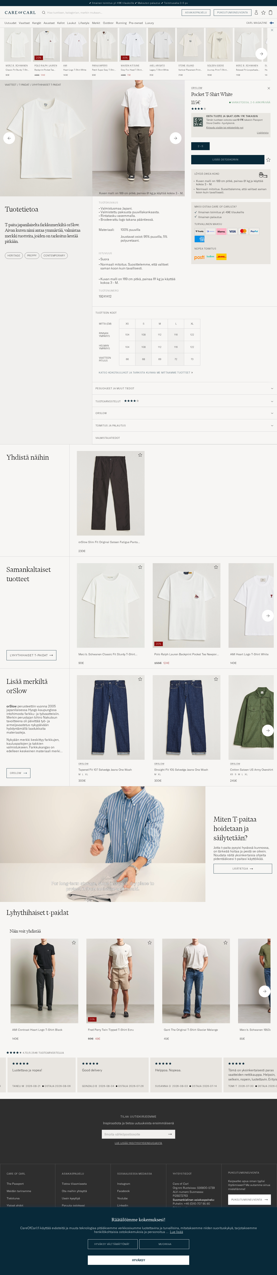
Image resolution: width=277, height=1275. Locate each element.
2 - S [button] (200, 146)
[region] (138, 1075)
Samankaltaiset (28, 574)
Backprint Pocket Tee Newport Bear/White (44, 70)
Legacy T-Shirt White (159, 70)
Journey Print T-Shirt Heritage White (217, 70)
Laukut (71, 23)
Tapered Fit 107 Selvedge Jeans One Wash (105, 769)
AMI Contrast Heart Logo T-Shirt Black (37, 1030)
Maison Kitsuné (130, 65)
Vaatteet (24, 23)
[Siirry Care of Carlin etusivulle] (20, 12)
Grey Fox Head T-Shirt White (131, 70)
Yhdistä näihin (27, 457)
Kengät (36, 23)
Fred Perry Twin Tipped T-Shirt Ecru (111, 1030)
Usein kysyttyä (71, 1198)
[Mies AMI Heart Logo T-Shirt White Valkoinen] (75, 45)
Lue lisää (176, 1232)
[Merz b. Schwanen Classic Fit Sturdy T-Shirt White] (111, 650)
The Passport (15, 1184)
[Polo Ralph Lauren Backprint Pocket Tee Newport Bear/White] (186, 650)
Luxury (149, 23)
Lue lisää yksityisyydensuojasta (138, 1143)
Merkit (96, 23)
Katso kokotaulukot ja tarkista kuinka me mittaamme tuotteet (144, 372)
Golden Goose (215, 65)
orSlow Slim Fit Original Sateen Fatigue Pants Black (108, 542)
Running (121, 23)
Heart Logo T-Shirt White (74, 70)
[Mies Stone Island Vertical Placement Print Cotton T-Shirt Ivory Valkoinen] (190, 45)
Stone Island (186, 65)
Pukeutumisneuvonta (232, 12)
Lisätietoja (262, 132)
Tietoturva (13, 1198)
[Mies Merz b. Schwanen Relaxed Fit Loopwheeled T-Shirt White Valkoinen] (248, 45)
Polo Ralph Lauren (45, 65)
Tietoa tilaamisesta (74, 1184)
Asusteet (49, 23)
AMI (65, 65)
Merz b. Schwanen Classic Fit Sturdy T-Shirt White (106, 654)
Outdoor (108, 23)
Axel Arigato (157, 65)
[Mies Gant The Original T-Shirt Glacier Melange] (196, 981)
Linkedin (122, 1205)
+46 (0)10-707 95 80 (197, 1203)
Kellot (61, 23)
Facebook (123, 1191)
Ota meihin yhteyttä (74, 1191)
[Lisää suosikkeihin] (139, 456)
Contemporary (54, 255)
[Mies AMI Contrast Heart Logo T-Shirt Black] (44, 981)
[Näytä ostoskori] (270, 12)
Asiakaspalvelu (196, 12)
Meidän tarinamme (19, 1191)
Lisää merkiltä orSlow (27, 686)
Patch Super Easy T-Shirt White (103, 70)
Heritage (14, 255)
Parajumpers (99, 65)
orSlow (196, 88)
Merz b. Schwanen (17, 65)
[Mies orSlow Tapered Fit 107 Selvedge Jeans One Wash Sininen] (111, 717)
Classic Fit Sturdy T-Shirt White (17, 70)
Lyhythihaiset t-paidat (46, 84)
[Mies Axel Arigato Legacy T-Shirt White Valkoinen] (161, 45)
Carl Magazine (256, 23)
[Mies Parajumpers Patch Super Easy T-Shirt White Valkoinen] (104, 45)
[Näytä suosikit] (263, 13)
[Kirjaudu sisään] (256, 12)
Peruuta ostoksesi (73, 1205)
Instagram (123, 1184)
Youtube (122, 1198)
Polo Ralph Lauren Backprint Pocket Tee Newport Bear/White (186, 654)
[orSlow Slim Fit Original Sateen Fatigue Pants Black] (111, 538)
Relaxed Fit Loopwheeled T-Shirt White (247, 70)
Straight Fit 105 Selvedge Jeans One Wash (181, 769)
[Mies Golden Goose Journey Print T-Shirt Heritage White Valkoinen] (219, 45)
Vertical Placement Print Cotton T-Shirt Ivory (189, 70)
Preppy (32, 255)
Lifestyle (83, 23)
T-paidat (24, 84)
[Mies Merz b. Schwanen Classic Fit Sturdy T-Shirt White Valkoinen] (17, 45)
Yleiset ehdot (15, 1205)
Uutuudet (10, 23)
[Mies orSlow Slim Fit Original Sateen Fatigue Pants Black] (111, 493)
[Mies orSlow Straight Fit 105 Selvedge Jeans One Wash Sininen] (186, 717)
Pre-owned (136, 23)
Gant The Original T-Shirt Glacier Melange (191, 1030)
